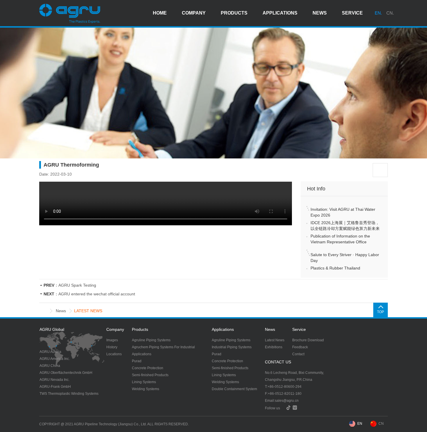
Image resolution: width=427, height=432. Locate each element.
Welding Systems (145, 389)
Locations (114, 354)
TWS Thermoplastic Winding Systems (69, 394)
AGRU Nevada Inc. (54, 380)
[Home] (44, 310)
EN (359, 424)
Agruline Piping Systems (151, 340)
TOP (380, 312)
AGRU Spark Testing (77, 285)
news (320, 12)
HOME (160, 12)
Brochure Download (308, 340)
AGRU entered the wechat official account (96, 294)
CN (381, 424)
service (352, 12)
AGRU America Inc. (55, 359)
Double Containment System (234, 389)
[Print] (380, 170)
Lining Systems (144, 382)
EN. (378, 12)
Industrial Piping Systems (232, 347)
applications (280, 12)
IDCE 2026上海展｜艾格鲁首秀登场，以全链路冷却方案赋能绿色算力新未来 (345, 225)
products (234, 12)
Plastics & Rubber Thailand (335, 268)
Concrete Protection (147, 368)
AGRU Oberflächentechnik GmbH (66, 373)
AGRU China (50, 366)
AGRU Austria (50, 352)
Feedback (300, 347)
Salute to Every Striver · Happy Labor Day (345, 257)
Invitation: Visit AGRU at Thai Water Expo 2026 (343, 212)
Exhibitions (273, 347)
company (194, 12)
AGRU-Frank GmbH (55, 387)
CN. (390, 12)
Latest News (274, 340)
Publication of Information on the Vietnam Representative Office (340, 239)
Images (112, 340)
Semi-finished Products (150, 375)
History (111, 347)
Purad (136, 361)
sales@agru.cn (287, 401)
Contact (298, 354)
